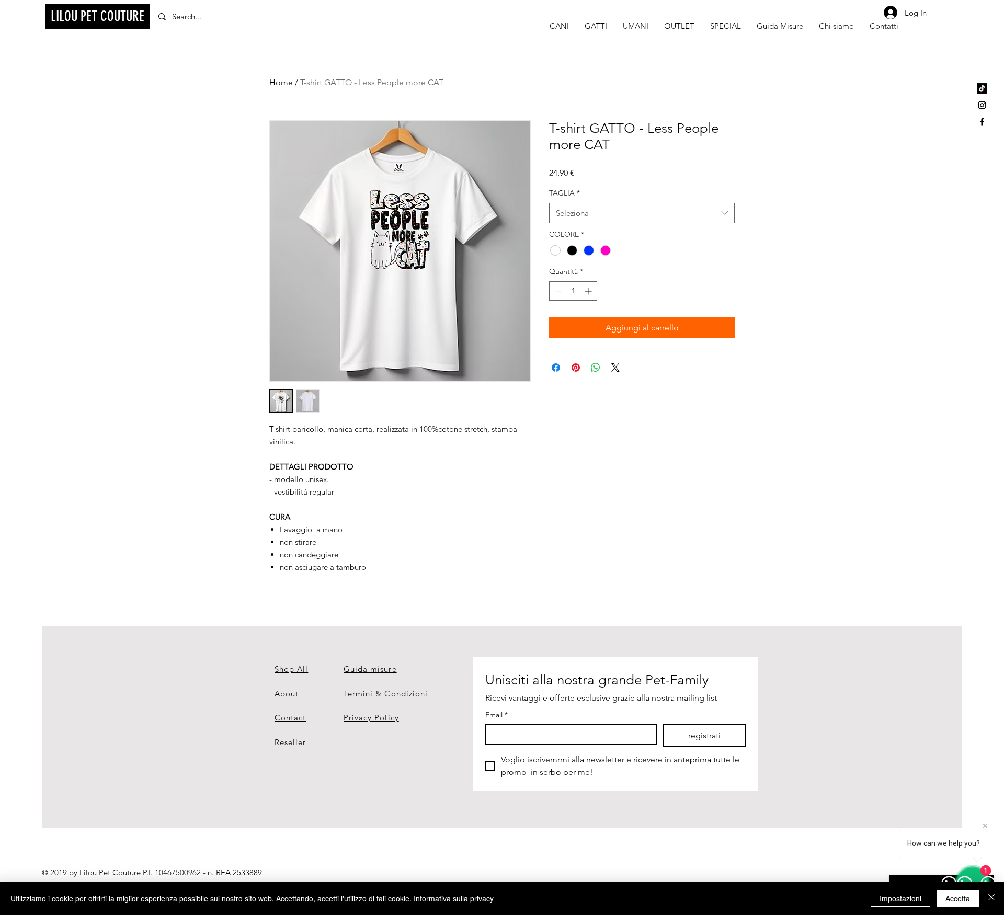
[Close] (991, 898)
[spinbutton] (573, 291)
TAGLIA (564, 193)
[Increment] (589, 291)
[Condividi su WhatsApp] (595, 367)
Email (496, 715)
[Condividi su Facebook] (556, 367)
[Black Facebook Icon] (982, 122)
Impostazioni (900, 898)
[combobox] (642, 213)
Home (281, 82)
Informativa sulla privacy (454, 898)
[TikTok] (982, 88)
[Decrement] (557, 291)
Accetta (957, 898)
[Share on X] (615, 367)
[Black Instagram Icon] (982, 105)
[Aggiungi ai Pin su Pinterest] (575, 367)
